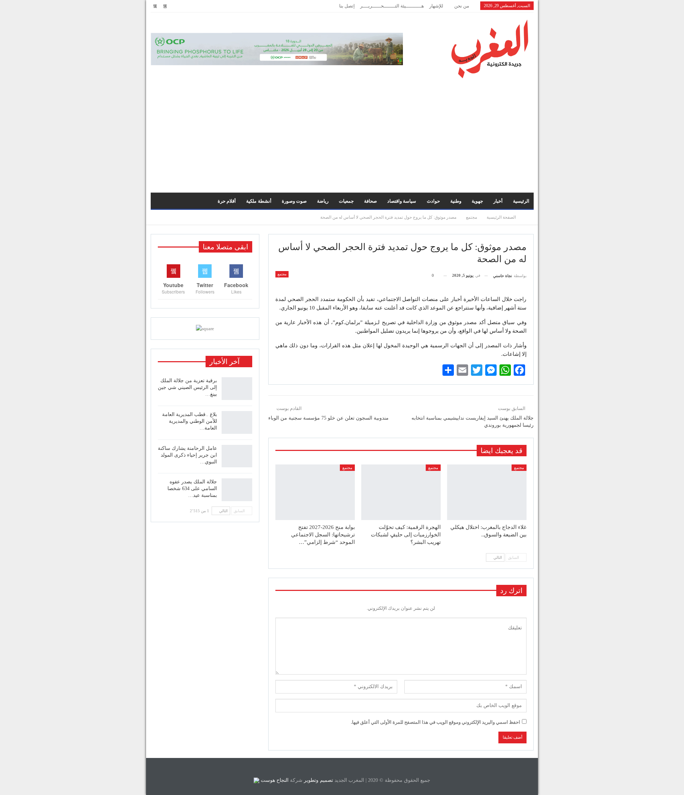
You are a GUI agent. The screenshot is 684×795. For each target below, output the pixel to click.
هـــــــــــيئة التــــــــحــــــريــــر (392, 6)
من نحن (461, 6)
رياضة (322, 201)
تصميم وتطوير (318, 780)
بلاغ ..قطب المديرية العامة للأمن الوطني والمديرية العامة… (189, 421)
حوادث (433, 201)
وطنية (455, 201)
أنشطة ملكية (258, 201)
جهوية (477, 201)
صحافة (370, 201)
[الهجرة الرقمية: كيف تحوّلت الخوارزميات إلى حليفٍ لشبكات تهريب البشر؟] (401, 492)
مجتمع (282, 274)
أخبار (498, 201)
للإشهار (436, 6)
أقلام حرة (227, 201)
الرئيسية (521, 201)
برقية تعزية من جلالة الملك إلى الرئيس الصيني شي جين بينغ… (187, 387)
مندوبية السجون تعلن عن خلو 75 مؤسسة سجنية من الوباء (328, 418)
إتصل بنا (347, 6)
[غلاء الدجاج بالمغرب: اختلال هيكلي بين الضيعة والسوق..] (487, 492)
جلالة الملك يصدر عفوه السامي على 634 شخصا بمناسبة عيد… (192, 488)
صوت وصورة (294, 201)
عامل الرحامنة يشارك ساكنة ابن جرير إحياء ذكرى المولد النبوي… (187, 455)
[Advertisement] (342, 132)
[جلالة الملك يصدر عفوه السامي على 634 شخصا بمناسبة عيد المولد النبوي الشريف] (237, 489)
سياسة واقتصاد (401, 201)
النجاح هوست (274, 780)
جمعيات (346, 201)
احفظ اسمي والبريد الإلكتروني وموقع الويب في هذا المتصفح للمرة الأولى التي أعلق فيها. (435, 722)
